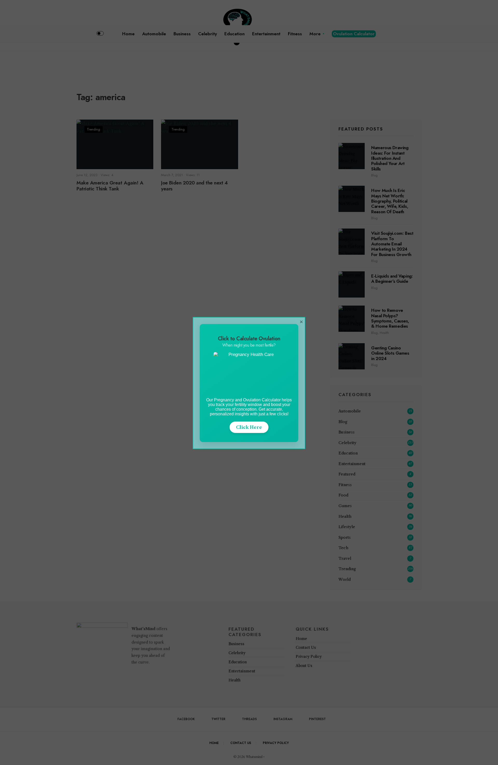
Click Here (249, 427)
